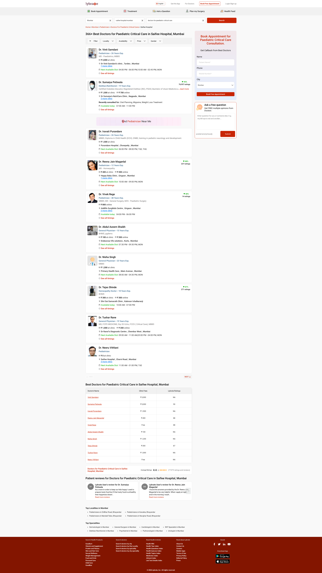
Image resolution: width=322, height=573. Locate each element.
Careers (179, 548)
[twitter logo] (219, 545)
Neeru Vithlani (93, 460)
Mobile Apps (180, 551)
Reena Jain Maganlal (96, 418)
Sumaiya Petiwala (95, 404)
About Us (179, 544)
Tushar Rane (92, 453)
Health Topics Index (153, 553)
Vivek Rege (92, 425)
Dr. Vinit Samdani (108, 49)
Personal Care (91, 560)
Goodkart (89, 544)
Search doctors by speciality (126, 548)
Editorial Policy (181, 558)
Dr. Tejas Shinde (108, 287)
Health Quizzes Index (154, 551)
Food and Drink (91, 558)
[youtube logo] (229, 545)
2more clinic (106, 98)
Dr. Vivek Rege (107, 194)
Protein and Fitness (92, 548)
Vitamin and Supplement (94, 546)
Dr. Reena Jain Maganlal (112, 161)
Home (88, 27)
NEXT (187, 377)
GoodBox (89, 565)
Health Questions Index (154, 548)
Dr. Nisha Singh (107, 257)
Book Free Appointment (209, 4)
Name (199, 57)
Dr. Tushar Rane (107, 317)
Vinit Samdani (93, 397)
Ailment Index (151, 558)
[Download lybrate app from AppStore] (222, 563)
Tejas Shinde (92, 446)
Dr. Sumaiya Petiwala (111, 82)
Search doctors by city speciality (127, 551)
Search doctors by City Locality (127, 546)
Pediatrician (104, 27)
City (198, 79)
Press (178, 560)
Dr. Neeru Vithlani (108, 347)
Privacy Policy (181, 556)
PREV (91, 377)
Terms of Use (181, 553)
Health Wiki (150, 544)
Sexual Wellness (91, 553)
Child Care (89, 563)
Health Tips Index (152, 546)
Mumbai (95, 27)
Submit (228, 134)
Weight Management (93, 556)
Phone (199, 68)
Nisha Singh (92, 439)
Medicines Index (152, 556)
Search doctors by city (124, 544)
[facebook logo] (214, 545)
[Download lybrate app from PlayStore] (222, 558)
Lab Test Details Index (154, 560)
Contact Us (180, 546)
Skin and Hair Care (92, 551)
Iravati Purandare (94, 411)
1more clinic (106, 66)
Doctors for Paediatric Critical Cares (125, 27)
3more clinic (106, 362)
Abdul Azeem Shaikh (96, 432)
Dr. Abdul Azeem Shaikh (112, 226)
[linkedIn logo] (224, 545)
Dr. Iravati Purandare (110, 131)
